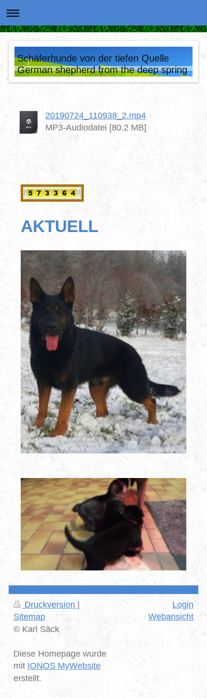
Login (183, 604)
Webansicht (171, 616)
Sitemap (29, 616)
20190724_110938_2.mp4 (95, 115)
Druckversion (50, 604)
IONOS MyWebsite (64, 666)
